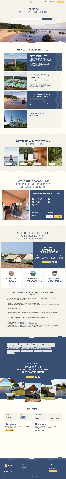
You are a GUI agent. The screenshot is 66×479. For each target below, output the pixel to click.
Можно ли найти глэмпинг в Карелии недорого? (28, 348)
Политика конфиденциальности (37, 476)
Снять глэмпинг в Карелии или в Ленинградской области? (43, 348)
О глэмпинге (7, 1)
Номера (3, 1)
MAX (36, 417)
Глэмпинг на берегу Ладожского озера (12, 343)
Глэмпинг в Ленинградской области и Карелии (14, 348)
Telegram (37, 418)
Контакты (12, 1)
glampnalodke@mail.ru (54, 418)
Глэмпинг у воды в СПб (11, 353)
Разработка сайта (59, 476)
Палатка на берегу (30, 343)
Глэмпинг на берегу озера (23, 343)
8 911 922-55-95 (52, 1)
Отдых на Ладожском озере (38, 343)
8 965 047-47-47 (42, 430)
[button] (60, 2)
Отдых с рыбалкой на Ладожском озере (49, 343)
